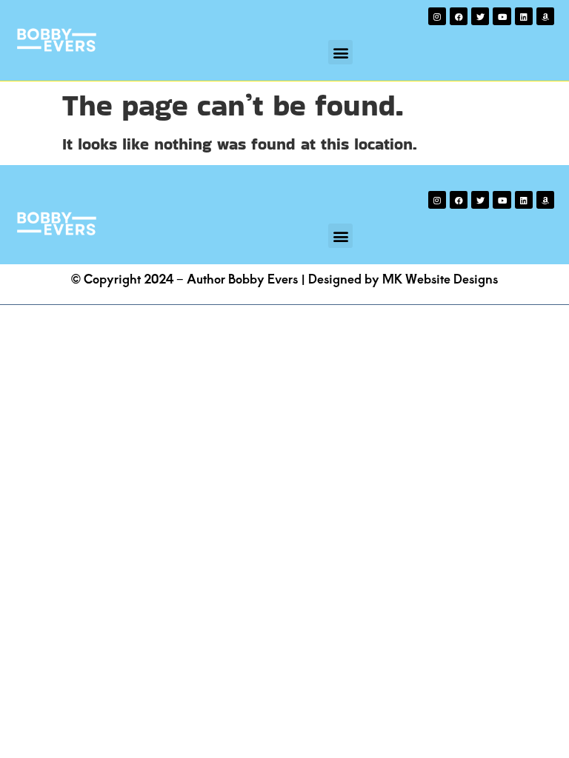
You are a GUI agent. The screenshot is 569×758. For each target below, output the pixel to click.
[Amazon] (545, 16)
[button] (340, 52)
